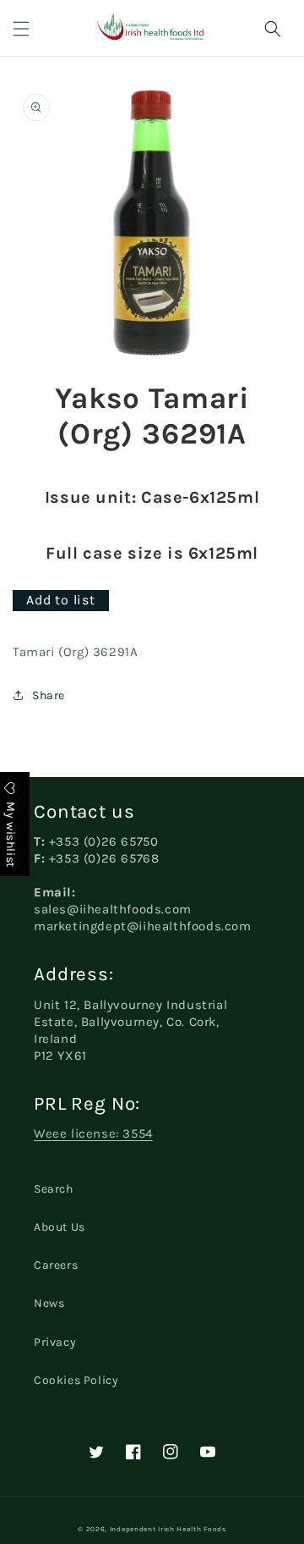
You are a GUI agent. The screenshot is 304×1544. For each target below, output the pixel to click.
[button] (21, 28)
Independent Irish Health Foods (168, 1529)
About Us (59, 1227)
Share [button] (48, 695)
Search (53, 1189)
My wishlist (10, 833)
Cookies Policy (76, 1380)
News (49, 1303)
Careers (56, 1265)
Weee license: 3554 (93, 1133)
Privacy (55, 1342)
